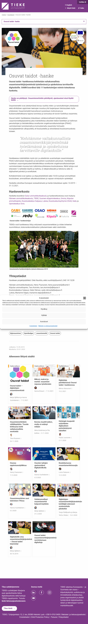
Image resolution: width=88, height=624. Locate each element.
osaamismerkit (41, 333)
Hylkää (44, 315)
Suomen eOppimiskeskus (49, 198)
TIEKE (36, 198)
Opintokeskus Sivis (16, 204)
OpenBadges (28, 333)
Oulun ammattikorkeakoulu (36, 196)
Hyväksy (44, 309)
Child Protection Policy (40, 617)
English (69, 5)
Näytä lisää (70, 8)
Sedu (75, 201)
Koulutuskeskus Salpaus (32, 201)
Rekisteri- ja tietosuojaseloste (73, 614)
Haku (81, 8)
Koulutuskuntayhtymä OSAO (60, 201)
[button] (84, 298)
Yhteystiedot (63, 617)
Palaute (54, 617)
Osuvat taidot (55, 333)
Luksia (45, 201)
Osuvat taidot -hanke (12, 21)
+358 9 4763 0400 (52, 614)
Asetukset (44, 322)
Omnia (63, 198)
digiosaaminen (15, 333)
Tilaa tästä (8, 608)
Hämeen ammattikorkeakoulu (21, 198)
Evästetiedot (33, 326)
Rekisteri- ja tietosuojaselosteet (47, 326)
